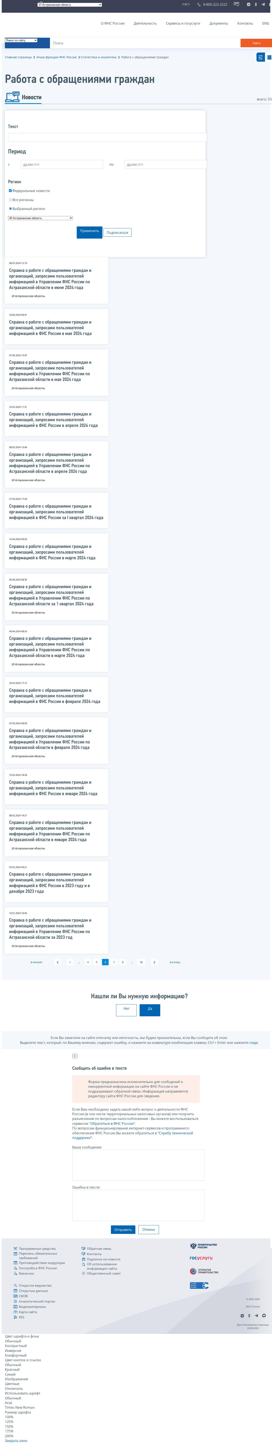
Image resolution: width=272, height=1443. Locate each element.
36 (141, 962)
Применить (89, 230)
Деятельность (145, 23)
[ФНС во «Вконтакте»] (248, 4)
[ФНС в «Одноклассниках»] (256, 4)
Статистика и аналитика (98, 57)
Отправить (123, 1229)
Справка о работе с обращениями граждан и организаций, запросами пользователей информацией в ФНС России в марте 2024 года (52, 552)
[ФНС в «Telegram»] (263, 4)
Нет (126, 1008)
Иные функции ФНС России (57, 57)
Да (150, 1008)
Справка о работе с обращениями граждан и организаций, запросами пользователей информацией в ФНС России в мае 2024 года (50, 328)
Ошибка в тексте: (86, 1187)
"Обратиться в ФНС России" (112, 1123)
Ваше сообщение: (87, 1147)
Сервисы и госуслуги (183, 23)
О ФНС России (113, 23)
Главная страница (18, 57)
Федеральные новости (31, 190)
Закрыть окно (16, 1440)
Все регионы (23, 199)
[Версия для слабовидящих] (186, 4)
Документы (219, 23)
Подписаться (117, 232)
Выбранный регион (29, 208)
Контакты (245, 23)
